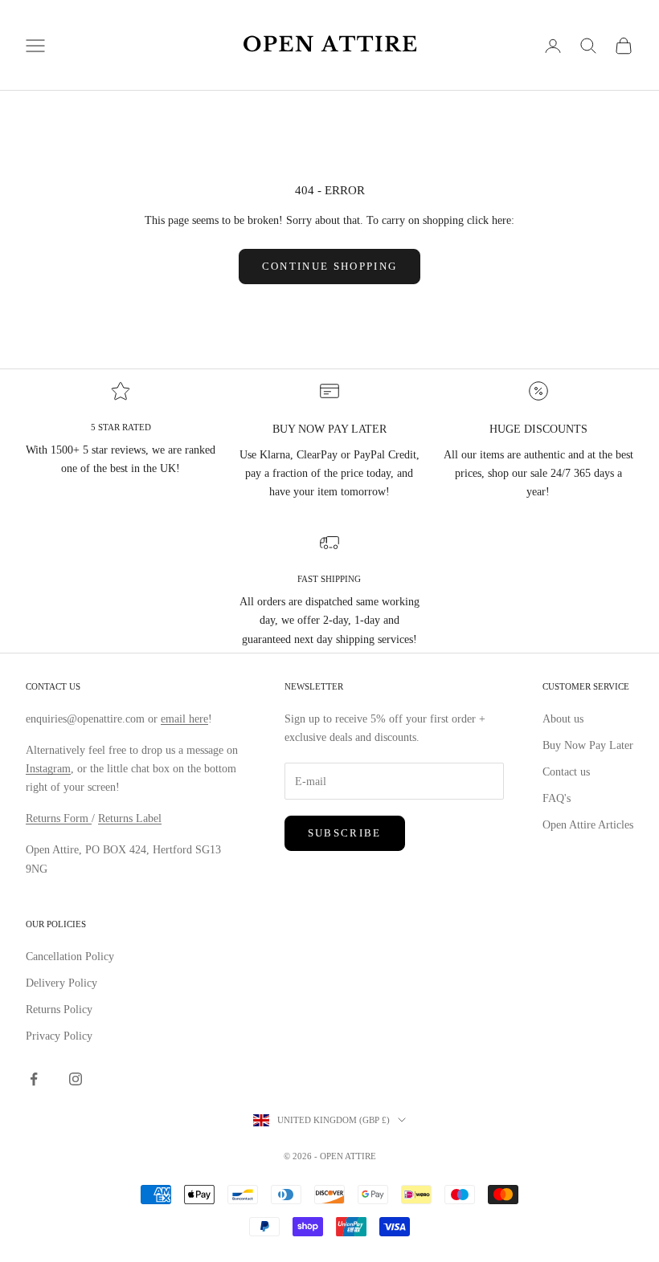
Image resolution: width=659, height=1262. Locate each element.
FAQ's (556, 798)
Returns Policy (59, 1009)
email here (184, 719)
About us (562, 719)
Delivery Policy (61, 983)
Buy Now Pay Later (587, 745)
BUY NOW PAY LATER (329, 429)
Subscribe (345, 833)
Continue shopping (330, 266)
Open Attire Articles (587, 825)
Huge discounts (538, 429)
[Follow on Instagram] (76, 1079)
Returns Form (59, 818)
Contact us (566, 772)
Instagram (48, 769)
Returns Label (130, 818)
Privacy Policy (59, 1036)
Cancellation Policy (70, 957)
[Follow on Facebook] (34, 1079)
